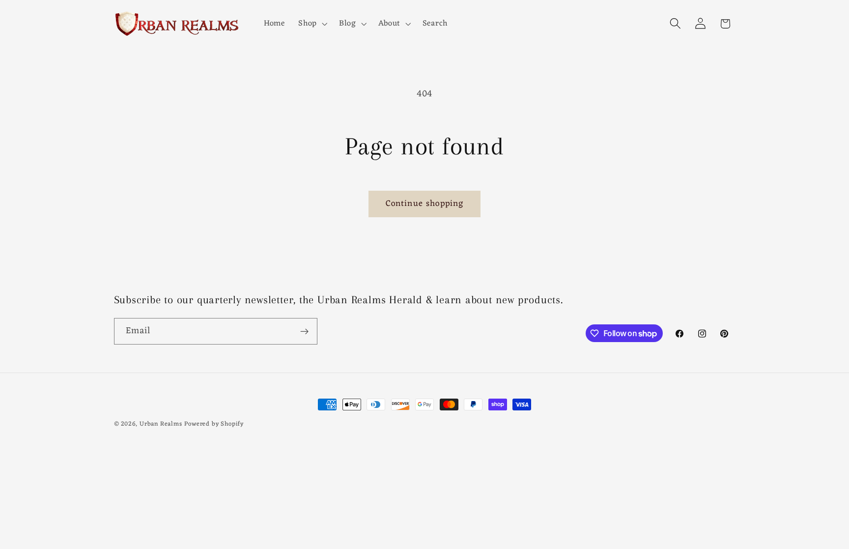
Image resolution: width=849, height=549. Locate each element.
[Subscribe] (304, 331)
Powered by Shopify (214, 424)
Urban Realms (161, 424)
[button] (311, 23)
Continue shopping (425, 203)
